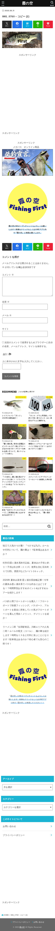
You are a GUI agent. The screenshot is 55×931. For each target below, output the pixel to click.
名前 (5, 302)
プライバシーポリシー (14, 835)
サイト (5, 329)
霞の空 (27, 3)
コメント (8, 274)
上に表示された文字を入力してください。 (23, 361)
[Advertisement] (27, 66)
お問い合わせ (9, 826)
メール (6, 315)
